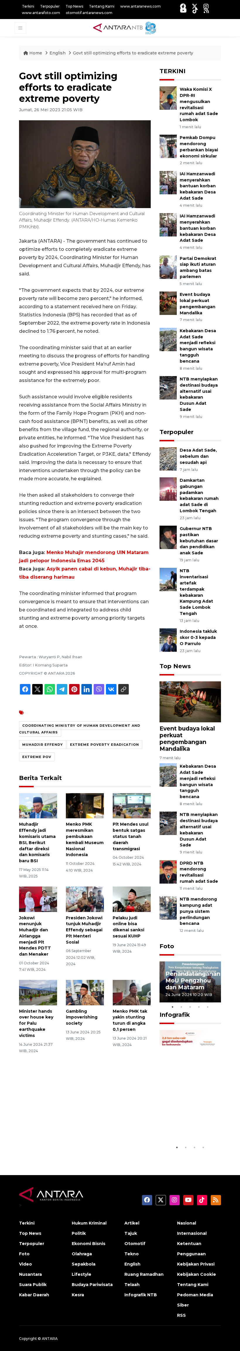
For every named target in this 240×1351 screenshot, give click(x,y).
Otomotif (134, 1243)
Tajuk (130, 1233)
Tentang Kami (101, 6)
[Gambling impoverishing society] (85, 992)
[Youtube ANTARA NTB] (183, 10)
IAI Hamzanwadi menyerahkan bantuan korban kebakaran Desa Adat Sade (198, 186)
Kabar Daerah (34, 1294)
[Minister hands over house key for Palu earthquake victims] (38, 992)
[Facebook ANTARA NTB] (183, 6)
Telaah (132, 1284)
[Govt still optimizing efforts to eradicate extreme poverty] (190, 701)
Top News (74, 6)
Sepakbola (83, 1264)
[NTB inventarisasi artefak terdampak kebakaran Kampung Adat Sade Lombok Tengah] (168, 579)
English (57, 53)
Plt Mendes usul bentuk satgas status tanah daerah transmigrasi (130, 836)
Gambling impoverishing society (81, 1017)
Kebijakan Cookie (196, 1274)
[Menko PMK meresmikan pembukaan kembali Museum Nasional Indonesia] (85, 805)
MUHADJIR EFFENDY (42, 745)
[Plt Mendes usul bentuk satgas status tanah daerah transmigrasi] (132, 805)
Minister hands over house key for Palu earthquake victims (36, 1023)
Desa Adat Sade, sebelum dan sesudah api (198, 456)
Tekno (131, 1253)
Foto (167, 946)
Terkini (28, 6)
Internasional (192, 1233)
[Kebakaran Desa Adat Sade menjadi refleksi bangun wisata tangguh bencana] (168, 339)
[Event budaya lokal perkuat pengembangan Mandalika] (168, 303)
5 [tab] (208, 1007)
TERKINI (173, 71)
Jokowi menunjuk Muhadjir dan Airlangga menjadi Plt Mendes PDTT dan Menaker (35, 936)
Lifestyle (81, 1274)
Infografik (175, 1014)
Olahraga (82, 1253)
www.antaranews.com (140, 6)
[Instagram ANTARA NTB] (206, 6)
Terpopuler (50, 6)
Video (25, 1264)
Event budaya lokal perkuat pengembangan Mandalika (187, 738)
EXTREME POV (36, 757)
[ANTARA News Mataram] (126, 27)
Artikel (131, 1223)
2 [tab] (181, 1007)
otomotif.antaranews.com (89, 13)
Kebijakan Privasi (196, 1264)
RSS (181, 1315)
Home (35, 53)
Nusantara (30, 1274)
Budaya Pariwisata (92, 1284)
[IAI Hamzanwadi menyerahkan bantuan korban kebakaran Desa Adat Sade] (168, 182)
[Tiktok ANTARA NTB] (195, 10)
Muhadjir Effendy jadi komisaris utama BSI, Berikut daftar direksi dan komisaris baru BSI (37, 842)
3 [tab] (190, 1007)
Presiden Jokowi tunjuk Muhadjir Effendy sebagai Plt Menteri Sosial (84, 930)
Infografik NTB (140, 1294)
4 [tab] (199, 1007)
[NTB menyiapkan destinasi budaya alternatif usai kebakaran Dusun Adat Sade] (168, 387)
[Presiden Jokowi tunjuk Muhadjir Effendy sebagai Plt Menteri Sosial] (85, 898)
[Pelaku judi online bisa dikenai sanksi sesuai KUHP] (132, 898)
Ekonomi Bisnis (88, 1243)
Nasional (186, 1223)
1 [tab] (173, 1007)
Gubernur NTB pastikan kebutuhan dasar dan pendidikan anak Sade (199, 541)
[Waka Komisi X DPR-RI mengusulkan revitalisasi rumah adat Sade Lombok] (168, 97)
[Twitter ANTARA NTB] (195, 6)
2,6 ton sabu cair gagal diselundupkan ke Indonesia (189, 1120)
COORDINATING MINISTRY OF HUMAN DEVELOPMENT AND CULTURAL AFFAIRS (79, 728)
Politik (79, 1233)
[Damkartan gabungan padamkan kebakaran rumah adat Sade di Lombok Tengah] (168, 488)
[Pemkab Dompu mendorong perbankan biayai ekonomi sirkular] (168, 146)
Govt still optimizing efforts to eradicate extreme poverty (133, 53)
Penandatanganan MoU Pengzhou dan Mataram (192, 980)
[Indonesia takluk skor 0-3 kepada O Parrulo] (168, 639)
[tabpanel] (190, 981)
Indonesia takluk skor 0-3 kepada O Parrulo (198, 637)
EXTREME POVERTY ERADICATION (104, 745)
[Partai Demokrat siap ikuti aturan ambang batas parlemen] (168, 267)
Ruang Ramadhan (144, 1274)
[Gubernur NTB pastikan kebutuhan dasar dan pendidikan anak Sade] (168, 537)
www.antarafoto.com (41, 13)
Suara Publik (33, 1284)
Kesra (78, 1294)
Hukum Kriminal (89, 1223)
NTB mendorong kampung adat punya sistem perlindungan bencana (198, 911)
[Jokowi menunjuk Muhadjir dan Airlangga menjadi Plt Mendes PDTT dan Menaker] (38, 898)
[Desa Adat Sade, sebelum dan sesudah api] (168, 458)
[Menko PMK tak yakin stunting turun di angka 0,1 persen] (132, 992)
